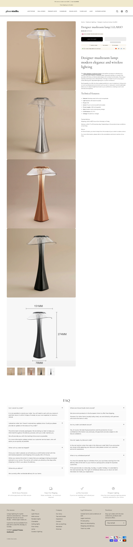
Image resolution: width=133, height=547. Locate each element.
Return (83, 129)
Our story (59, 514)
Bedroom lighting (91, 22)
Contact (58, 521)
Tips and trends (61, 516)
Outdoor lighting (36, 531)
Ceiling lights (35, 524)
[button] (115, 39)
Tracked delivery (85, 119)
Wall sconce (35, 516)
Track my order (85, 528)
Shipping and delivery (87, 526)
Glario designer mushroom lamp (92, 73)
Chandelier (34, 521)
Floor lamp (34, 526)
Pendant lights (36, 519)
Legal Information (86, 510)
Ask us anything (61, 524)
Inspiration (59, 519)
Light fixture (35, 514)
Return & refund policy (88, 523)
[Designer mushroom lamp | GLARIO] (11, 371)
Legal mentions (85, 518)
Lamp (33, 529)
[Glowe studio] (12, 11)
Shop (33, 510)
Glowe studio (13, 538)
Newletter (59, 526)
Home (83, 22)
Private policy (85, 521)
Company (59, 510)
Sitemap (58, 529)
